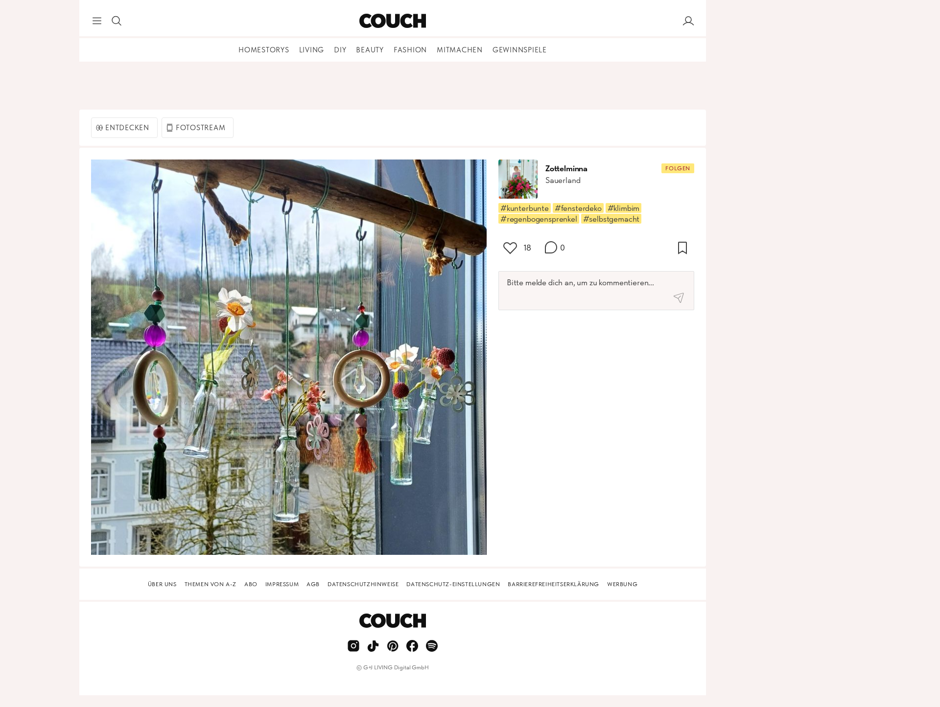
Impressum (282, 584)
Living (312, 50)
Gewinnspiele (520, 50)
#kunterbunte (524, 208)
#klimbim (624, 208)
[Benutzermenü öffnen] (688, 21)
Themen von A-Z (210, 584)
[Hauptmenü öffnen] (97, 21)
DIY (340, 50)
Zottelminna (566, 168)
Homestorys (263, 50)
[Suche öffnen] (116, 21)
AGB (313, 584)
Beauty (370, 50)
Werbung (622, 584)
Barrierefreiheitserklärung (553, 584)
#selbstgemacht (611, 219)
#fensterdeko (578, 208)
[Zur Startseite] (392, 21)
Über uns (162, 584)
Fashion (410, 50)
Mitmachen (460, 50)
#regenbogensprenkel (538, 219)
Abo (251, 584)
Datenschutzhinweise (363, 584)
